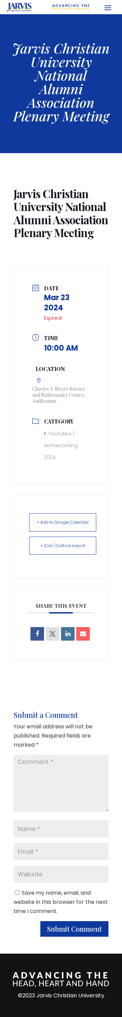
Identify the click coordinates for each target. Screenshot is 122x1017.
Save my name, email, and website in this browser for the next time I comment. (61, 902)
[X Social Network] (52, 634)
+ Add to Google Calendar (63, 522)
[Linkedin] (68, 634)
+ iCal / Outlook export (63, 545)
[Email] (83, 634)
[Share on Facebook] (37, 634)
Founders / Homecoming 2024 (61, 445)
